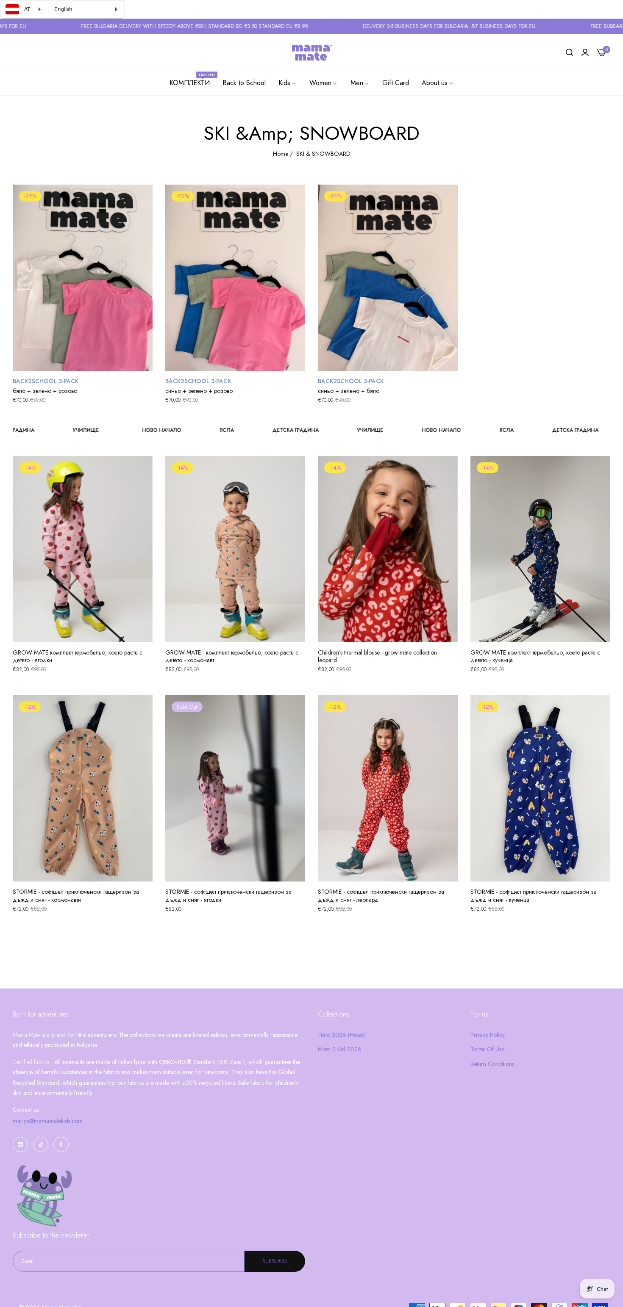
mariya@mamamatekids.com (48, 1120)
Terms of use (487, 1049)
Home (280, 153)
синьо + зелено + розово (199, 391)
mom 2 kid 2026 (340, 1049)
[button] (143, 200)
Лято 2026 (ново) (341, 1035)
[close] (613, 26)
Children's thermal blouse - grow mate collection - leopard (379, 656)
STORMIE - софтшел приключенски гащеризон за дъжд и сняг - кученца (533, 895)
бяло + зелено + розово (45, 391)
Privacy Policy (487, 1035)
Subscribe (275, 1261)
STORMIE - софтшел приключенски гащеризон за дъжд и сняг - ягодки (228, 895)
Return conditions (492, 1064)
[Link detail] (20, 1144)
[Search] (569, 52)
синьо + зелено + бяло (348, 391)
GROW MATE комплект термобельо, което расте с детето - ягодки (77, 656)
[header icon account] (585, 52)
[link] (287, 83)
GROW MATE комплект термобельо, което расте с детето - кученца (535, 656)
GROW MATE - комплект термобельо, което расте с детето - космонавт (231, 656)
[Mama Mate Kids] (311, 52)
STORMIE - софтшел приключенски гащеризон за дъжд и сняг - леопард (381, 895)
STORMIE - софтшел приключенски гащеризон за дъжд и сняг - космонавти (76, 895)
